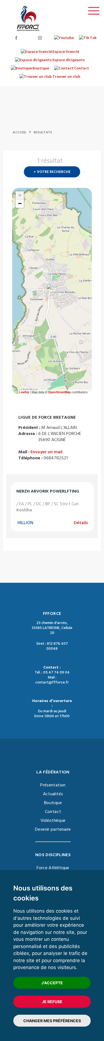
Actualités (53, 794)
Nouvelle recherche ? (90, 162)
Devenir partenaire (53, 829)
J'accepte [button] (52, 982)
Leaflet (24, 392)
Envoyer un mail (46, 452)
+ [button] (20, 195)
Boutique (53, 803)
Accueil (19, 132)
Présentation (52, 785)
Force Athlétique (53, 868)
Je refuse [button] (52, 1001)
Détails (81, 523)
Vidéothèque (53, 820)
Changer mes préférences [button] (52, 1020)
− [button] (20, 203)
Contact (53, 812)
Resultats (43, 132)
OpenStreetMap (59, 392)
